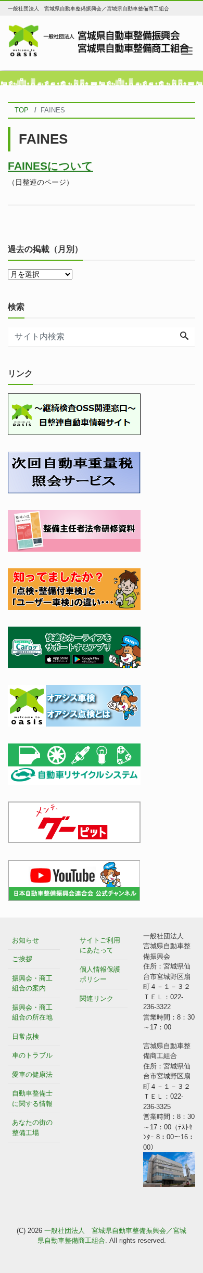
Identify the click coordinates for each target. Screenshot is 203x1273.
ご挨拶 (22, 959)
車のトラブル (32, 1055)
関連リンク (96, 998)
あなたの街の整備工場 (32, 1127)
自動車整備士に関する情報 (32, 1098)
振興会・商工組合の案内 (32, 983)
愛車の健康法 (32, 1074)
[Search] (184, 336)
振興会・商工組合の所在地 (32, 1012)
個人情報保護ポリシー (100, 974)
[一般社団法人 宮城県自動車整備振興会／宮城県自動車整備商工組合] (101, 40)
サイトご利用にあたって (100, 945)
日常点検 (25, 1036)
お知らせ (25, 940)
